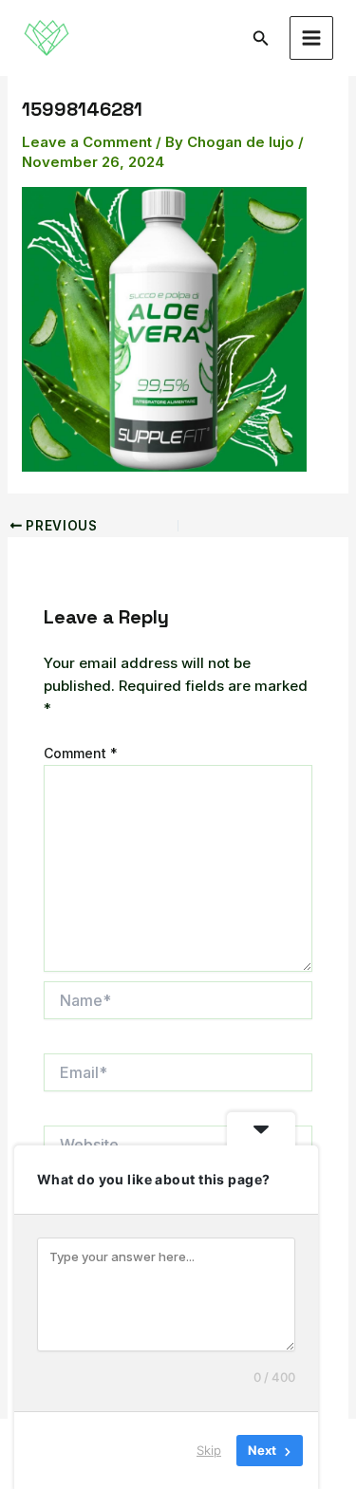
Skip (209, 1450)
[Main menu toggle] (312, 38)
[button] (261, 38)
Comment (81, 753)
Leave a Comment (87, 142)
